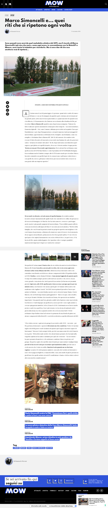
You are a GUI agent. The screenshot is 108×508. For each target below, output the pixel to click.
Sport (53, 9)
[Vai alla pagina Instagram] (101, 490)
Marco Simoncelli (39, 448)
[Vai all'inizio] (15, 490)
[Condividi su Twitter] (7, 106)
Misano (23, 448)
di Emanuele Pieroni (15, 31)
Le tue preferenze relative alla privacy (61, 506)
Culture (59, 9)
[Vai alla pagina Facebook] (97, 490)
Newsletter (69, 480)
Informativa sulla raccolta (39, 506)
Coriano (16, 448)
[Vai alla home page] (54, 3)
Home (7, 15)
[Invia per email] (7, 114)
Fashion (85, 490)
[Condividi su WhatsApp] (7, 110)
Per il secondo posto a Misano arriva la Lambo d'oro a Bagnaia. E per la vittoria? (97, 501)
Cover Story (68, 9)
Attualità (39, 9)
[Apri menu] (2, 4)
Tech (79, 490)
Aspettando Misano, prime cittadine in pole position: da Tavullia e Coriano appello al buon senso (48, 438)
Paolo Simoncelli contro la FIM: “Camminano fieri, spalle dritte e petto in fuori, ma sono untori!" (51, 414)
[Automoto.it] (6, 4)
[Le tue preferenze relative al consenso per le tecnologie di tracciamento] (105, 505)
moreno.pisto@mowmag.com (95, 483)
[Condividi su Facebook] (7, 102)
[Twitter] (55, 480)
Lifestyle (47, 9)
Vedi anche (29, 409)
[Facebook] (50, 480)
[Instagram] (61, 480)
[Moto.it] (10, 4)
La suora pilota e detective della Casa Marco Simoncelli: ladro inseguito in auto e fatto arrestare (51, 426)
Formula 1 (53, 490)
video (29, 448)
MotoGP (49, 448)
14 (75, 256)
